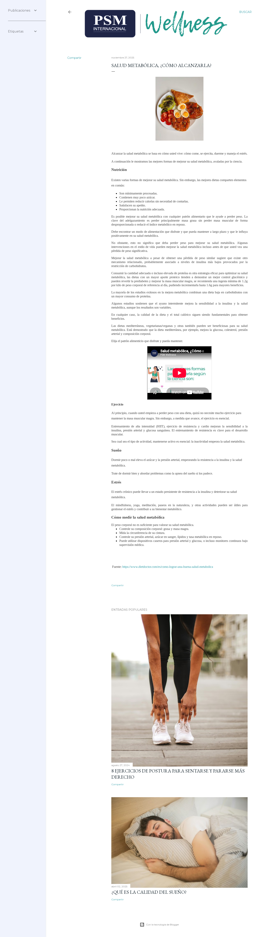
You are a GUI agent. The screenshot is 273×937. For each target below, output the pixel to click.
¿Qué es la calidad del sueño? (149, 892)
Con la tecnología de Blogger (162, 924)
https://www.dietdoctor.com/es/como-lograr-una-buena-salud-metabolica (167, 566)
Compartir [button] (74, 58)
